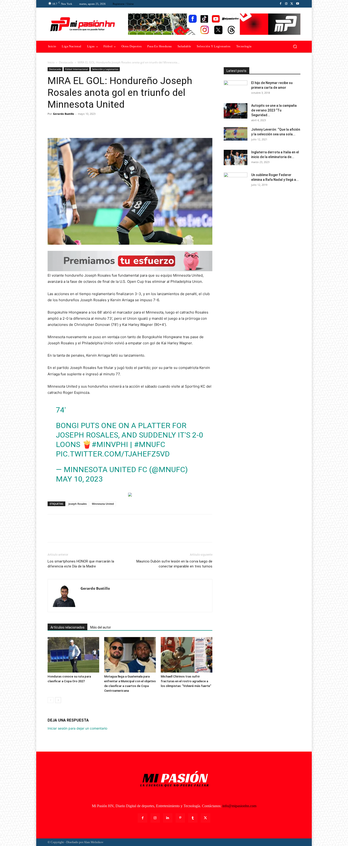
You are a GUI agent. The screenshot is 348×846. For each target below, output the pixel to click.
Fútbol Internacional (76, 69)
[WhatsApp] (85, 124)
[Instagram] (286, 4)
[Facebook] (280, 4)
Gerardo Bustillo (63, 113)
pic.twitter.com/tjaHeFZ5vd (113, 453)
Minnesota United (103, 503)
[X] (292, 4)
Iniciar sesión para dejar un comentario (77, 728)
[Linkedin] (167, 818)
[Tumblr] (192, 818)
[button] (294, 46)
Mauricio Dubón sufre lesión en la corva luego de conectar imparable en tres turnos (174, 563)
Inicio (51, 62)
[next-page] (58, 700)
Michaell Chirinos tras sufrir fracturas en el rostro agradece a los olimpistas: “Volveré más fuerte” (186, 681)
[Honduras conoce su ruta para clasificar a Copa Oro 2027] (73, 655)
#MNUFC (149, 444)
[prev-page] (51, 700)
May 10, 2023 (79, 478)
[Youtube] (297, 4)
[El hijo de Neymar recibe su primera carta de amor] (235, 88)
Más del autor (100, 627)
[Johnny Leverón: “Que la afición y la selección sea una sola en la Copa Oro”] (235, 133)
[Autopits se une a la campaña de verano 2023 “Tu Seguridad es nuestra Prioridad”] (235, 111)
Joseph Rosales (77, 503)
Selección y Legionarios (105, 69)
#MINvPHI (110, 444)
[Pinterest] (74, 124)
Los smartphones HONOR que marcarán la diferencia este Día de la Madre (81, 563)
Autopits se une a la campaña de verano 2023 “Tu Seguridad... (274, 110)
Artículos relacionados (67, 627)
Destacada (66, 62)
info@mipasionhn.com (239, 806)
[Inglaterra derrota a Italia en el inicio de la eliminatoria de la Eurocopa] (235, 157)
